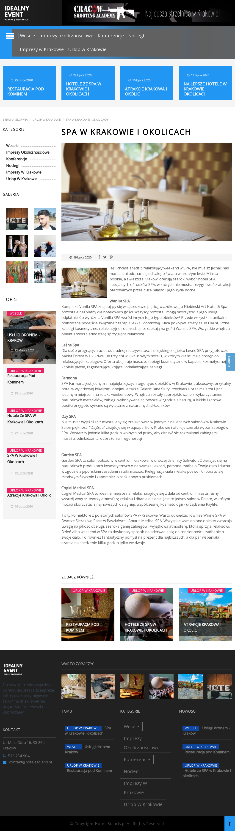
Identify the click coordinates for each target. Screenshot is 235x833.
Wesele (27, 36)
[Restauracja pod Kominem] (132, 686)
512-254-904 (18, 755)
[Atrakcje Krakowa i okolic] (190, 686)
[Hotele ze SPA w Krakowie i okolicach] (161, 686)
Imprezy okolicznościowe (66, 36)
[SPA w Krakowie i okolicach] (73, 686)
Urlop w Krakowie (87, 49)
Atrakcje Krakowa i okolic (146, 91)
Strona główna (15, 119)
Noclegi (136, 36)
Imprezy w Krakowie (42, 49)
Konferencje (111, 36)
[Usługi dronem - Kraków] (103, 686)
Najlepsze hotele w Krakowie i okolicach (205, 89)
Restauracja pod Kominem (25, 91)
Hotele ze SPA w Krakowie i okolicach (83, 89)
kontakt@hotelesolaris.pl (30, 762)
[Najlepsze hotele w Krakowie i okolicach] (219, 686)
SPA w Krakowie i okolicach (87, 119)
